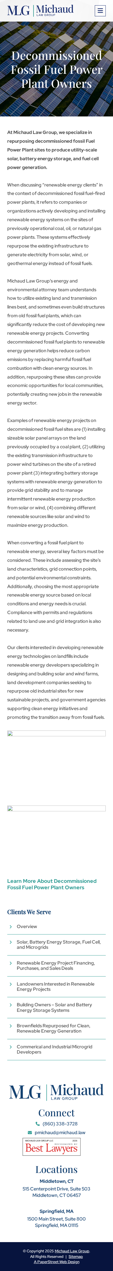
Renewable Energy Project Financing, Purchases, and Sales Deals (56, 965)
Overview (27, 926)
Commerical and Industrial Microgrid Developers (54, 1049)
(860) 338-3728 (60, 1124)
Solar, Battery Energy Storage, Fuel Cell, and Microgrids (59, 944)
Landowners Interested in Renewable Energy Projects (55, 986)
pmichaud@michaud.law (59, 1132)
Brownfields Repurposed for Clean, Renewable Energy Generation (53, 1028)
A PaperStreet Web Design (56, 1261)
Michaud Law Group (72, 1251)
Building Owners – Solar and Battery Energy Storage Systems (54, 1007)
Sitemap (76, 1256)
